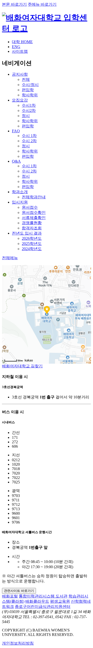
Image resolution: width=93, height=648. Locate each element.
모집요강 (20, 100)
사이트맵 (20, 51)
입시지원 (20, 202)
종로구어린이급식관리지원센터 (42, 606)
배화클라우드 (37, 601)
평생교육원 (60, 601)
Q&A (16, 161)
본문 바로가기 (14, 4)
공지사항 (20, 74)
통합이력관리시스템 (37, 596)
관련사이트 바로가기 (19, 591)
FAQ (16, 131)
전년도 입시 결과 (27, 233)
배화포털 (10, 596)
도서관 (61, 596)
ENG (16, 47)
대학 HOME (22, 42)
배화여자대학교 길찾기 (22, 366)
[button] (10, 258)
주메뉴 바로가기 (42, 4)
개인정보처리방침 (18, 643)
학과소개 (20, 192)
